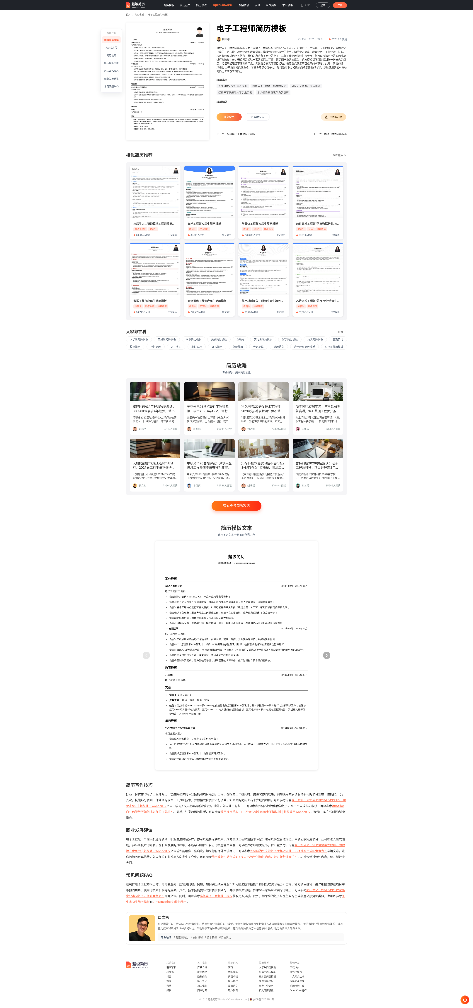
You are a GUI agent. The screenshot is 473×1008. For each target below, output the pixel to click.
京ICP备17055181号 (263, 999)
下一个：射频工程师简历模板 (330, 133)
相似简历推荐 (111, 39)
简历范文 (279, 346)
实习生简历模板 (263, 339)
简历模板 (139, 14)
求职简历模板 (193, 339)
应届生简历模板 (167, 339)
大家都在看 (112, 47)
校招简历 (135, 346)
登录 (323, 5)
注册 (340, 5)
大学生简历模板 (139, 339)
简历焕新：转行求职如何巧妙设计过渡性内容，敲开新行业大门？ (254, 857)
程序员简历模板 (334, 346)
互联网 (240, 339)
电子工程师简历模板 (158, 14)
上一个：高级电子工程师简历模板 (236, 133)
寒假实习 (196, 346)
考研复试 (258, 346)
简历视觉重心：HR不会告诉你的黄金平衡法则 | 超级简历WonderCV (265, 812)
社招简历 (155, 346)
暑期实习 (338, 339)
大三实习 (176, 346)
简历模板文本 (111, 63)
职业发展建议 (111, 78)
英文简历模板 (315, 339)
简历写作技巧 (111, 70)
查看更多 (338, 155)
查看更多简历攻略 (236, 506)
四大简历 (217, 346)
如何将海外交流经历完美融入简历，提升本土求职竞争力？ (288, 851)
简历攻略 (111, 55)
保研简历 (238, 346)
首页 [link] (128, 14)
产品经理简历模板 (304, 346)
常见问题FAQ (111, 86)
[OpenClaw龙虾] (222, 5)
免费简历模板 (219, 339)
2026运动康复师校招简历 (170, 902)
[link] (139, 14)
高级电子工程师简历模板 (216, 896)
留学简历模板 (290, 339)
